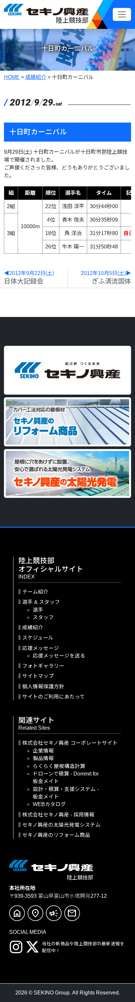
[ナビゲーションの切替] (122, 14)
